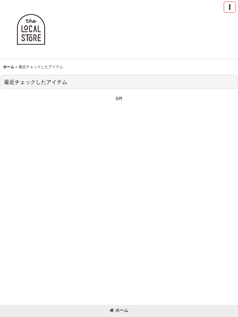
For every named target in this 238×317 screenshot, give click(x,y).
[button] (230, 7)
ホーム (121, 310)
